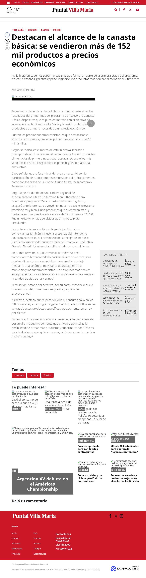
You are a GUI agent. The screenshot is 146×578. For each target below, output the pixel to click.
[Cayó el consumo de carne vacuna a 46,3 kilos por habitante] (26, 396)
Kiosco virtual (76, 2)
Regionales (36, 2)
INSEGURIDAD (83, 470)
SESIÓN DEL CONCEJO (86, 441)
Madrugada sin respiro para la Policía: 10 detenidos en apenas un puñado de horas (113, 266)
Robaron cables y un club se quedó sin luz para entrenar (90, 478)
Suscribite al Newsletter (63, 539)
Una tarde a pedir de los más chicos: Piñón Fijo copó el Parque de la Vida (113, 277)
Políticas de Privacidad (39, 564)
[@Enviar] (7, 47)
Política (37, 543)
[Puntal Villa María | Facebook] (124, 10)
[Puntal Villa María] (34, 518)
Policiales (61, 2)
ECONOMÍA (16, 408)
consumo (19, 375)
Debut (14, 471)
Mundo (37, 538)
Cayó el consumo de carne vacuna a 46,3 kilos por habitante (25, 403)
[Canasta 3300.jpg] (53, 97)
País (35, 533)
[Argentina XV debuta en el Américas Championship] (42, 450)
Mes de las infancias (53, 408)
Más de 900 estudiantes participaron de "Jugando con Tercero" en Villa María (124, 450)
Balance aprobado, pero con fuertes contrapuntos (89, 449)
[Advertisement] (121, 190)
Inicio (17, 2)
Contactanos (63, 534)
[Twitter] (7, 41)
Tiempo (37, 548)
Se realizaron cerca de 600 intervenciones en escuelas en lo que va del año (113, 316)
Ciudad (25, 2)
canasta (34, 375)
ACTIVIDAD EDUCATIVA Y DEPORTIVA (120, 440)
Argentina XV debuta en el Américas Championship (42, 484)
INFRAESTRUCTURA (118, 470)
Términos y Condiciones (20, 564)
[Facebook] (7, 34)
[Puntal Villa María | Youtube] (137, 10)
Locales (81, 408)
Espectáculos (40, 553)
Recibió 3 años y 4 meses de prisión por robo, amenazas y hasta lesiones (113, 289)
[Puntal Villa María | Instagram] (121, 516)
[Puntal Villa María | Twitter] (130, 10)
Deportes (49, 2)
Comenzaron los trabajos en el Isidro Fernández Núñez (112, 300)
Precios (47, 375)
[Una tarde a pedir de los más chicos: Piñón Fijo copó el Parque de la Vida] (59, 398)
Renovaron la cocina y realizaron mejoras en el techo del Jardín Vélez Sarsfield (125, 480)
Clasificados (92, 2)
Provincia (16, 553)
